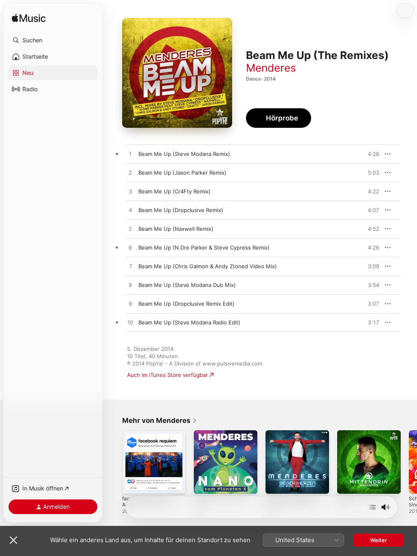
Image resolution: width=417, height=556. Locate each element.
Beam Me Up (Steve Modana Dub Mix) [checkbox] (187, 285)
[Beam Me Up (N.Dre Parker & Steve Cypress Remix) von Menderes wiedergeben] (130, 248)
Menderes (271, 67)
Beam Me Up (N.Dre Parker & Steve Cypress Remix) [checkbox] (204, 247)
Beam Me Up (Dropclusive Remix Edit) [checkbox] (186, 303)
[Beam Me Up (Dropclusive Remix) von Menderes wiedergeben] (130, 210)
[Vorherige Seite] (114, 462)
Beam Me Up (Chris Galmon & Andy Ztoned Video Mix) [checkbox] (207, 266)
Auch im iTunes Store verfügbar (167, 375)
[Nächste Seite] (409, 462)
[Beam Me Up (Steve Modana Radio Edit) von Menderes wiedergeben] (130, 322)
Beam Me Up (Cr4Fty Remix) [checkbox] (174, 191)
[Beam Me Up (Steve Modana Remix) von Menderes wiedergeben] (130, 154)
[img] (29, 18)
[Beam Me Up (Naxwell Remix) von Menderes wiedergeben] (130, 229)
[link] (159, 420)
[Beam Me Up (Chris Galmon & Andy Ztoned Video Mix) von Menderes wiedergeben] (130, 266)
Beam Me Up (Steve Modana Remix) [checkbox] (184, 154)
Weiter (378, 540)
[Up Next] (372, 507)
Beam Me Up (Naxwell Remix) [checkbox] (175, 228)
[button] (53, 40)
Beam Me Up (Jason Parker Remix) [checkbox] (182, 172)
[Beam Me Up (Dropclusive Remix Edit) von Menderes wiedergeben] (130, 304)
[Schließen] (13, 540)
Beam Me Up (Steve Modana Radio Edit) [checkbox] (189, 322)
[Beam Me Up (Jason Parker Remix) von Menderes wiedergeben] (130, 173)
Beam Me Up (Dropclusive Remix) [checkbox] (180, 210)
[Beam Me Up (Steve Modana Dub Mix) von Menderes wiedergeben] (130, 285)
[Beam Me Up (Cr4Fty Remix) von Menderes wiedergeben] (130, 191)
